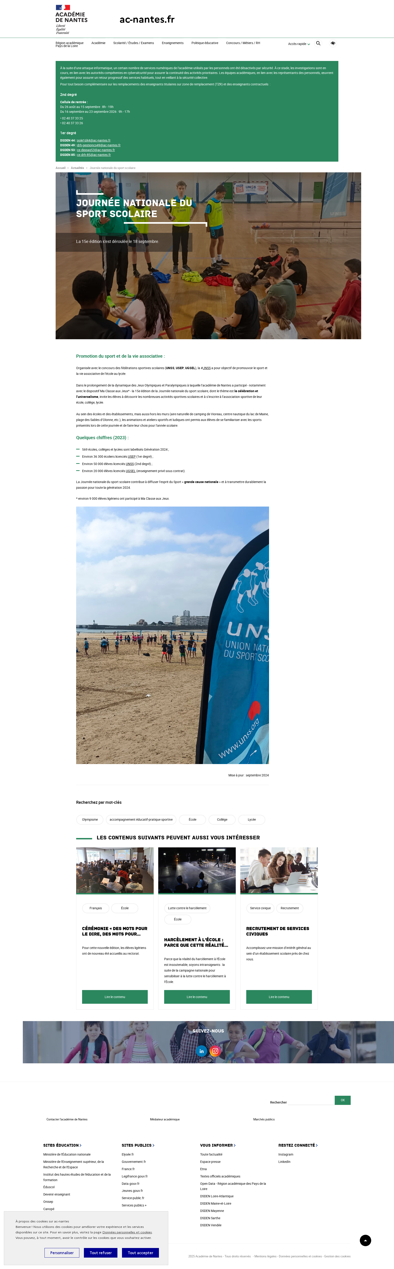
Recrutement (290, 908)
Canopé (48, 1209)
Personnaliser (62, 1253)
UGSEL (131, 471)
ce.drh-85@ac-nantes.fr (94, 154)
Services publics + (134, 1205)
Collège (222, 819)
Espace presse (210, 1161)
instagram (215, 1051)
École (192, 819)
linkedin (201, 1051)
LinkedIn (284, 1161)
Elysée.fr (128, 1154)
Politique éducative (205, 43)
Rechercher (278, 1102)
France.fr (128, 1169)
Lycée (252, 819)
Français (96, 908)
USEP (132, 456)
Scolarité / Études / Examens (133, 43)
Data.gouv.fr (131, 1183)
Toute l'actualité (211, 1154)
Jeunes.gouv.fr (132, 1190)
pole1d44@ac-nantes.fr (94, 140)
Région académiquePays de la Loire (69, 45)
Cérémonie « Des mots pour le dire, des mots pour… (114, 931)
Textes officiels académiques (220, 1176)
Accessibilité (333, 43)
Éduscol (48, 1187)
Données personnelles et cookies (127, 1232)
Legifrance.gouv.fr (135, 1176)
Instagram (285, 1154)
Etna (203, 1169)
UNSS (130, 464)
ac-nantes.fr (147, 19)
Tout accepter (140, 1253)
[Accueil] (78, 19)
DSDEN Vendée (210, 1225)
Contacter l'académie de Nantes (67, 1119)
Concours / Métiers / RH (243, 43)
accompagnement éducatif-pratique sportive (141, 819)
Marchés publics (264, 1119)
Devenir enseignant (56, 1194)
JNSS (207, 368)
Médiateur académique (165, 1119)
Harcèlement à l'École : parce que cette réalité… (196, 942)
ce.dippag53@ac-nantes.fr (96, 150)
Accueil (60, 168)
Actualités (77, 168)
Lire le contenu (115, 997)
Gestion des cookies (337, 1256)
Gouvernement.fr (134, 1161)
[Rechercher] (318, 44)
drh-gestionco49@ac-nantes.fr (99, 145)
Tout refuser (101, 1253)
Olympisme (90, 819)
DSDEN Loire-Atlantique (216, 1196)
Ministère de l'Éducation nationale (67, 1154)
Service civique (260, 908)
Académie (98, 43)
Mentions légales (265, 1256)
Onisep (48, 1201)
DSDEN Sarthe (210, 1218)
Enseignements (173, 43)
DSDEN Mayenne (212, 1211)
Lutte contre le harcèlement (187, 908)
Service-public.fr (133, 1198)
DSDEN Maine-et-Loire (215, 1203)
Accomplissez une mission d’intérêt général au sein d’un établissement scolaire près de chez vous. (278, 953)
